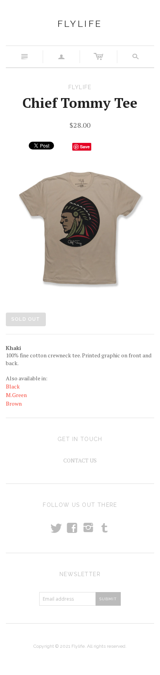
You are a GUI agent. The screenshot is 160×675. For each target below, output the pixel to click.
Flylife (80, 23)
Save (85, 146)
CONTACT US (80, 460)
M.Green (16, 395)
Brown (14, 403)
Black (13, 386)
